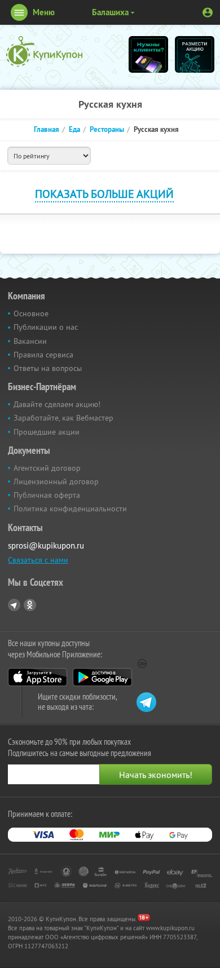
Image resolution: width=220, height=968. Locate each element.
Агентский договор (47, 468)
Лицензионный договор (56, 481)
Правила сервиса (43, 355)
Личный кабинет (208, 12)
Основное (31, 313)
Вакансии (30, 341)
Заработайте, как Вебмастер (63, 418)
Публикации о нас (46, 327)
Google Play (102, 677)
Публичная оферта (47, 495)
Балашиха (110, 12)
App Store (37, 677)
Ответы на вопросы (48, 368)
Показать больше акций (104, 194)
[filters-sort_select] (49, 156)
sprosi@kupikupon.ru (46, 545)
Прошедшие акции (47, 432)
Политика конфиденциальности (70, 508)
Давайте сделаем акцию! (57, 404)
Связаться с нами (38, 560)
